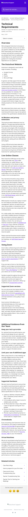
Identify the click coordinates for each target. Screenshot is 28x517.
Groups (3, 241)
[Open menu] (25, 3)
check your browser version (9, 90)
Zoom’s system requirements (9, 259)
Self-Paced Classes (10, 195)
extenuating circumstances (11, 415)
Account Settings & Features (17, 18)
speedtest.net (22, 222)
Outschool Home (8, 509)
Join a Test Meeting (11, 270)
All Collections (5, 18)
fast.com (5, 224)
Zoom (16, 160)
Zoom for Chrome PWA (7, 426)
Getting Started (5, 19)
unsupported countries (15, 282)
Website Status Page (19, 509)
